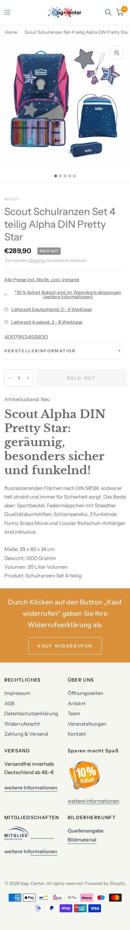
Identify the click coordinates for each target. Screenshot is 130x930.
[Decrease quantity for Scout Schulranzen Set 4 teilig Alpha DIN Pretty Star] (10, 378)
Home (11, 32)
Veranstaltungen (87, 724)
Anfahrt (77, 703)
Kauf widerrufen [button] (65, 645)
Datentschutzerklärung (31, 713)
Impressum (17, 693)
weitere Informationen (93, 801)
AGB (9, 703)
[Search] (108, 12)
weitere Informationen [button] (30, 787)
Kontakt (77, 734)
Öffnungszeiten (85, 693)
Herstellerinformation (40, 350)
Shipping (37, 260)
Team (74, 713)
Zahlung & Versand (26, 734)
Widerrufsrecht (22, 724)
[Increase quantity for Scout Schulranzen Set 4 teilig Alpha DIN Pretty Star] (28, 378)
